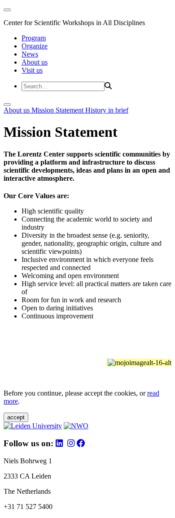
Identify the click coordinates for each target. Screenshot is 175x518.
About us (35, 62)
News (30, 54)
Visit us (32, 70)
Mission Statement (58, 110)
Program (34, 38)
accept (16, 417)
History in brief (106, 110)
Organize (35, 46)
